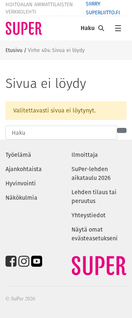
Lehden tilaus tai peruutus (94, 196)
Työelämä (18, 155)
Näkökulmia (21, 197)
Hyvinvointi (21, 183)
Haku (88, 28)
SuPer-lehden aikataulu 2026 (91, 173)
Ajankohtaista (24, 169)
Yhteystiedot (89, 215)
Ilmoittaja (85, 155)
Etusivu (14, 50)
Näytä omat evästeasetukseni (95, 234)
